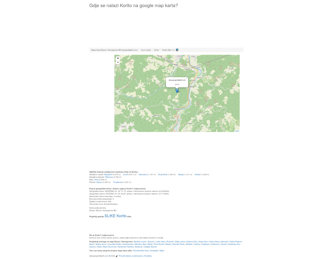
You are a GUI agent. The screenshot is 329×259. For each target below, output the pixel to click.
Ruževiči (170, 241)
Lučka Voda (160, 241)
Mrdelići (189, 244)
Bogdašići (108, 174)
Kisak (99, 246)
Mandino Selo (140, 244)
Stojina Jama (100, 244)
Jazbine (197, 244)
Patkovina (109, 177)
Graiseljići (154, 250)
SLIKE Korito (116, 215)
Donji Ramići (159, 244)
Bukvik (168, 244)
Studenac (139, 246)
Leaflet (237, 131)
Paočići (224, 244)
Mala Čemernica (109, 246)
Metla (150, 244)
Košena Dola (192, 241)
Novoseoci (143, 174)
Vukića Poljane (235, 241)
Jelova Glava (214, 241)
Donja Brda (162, 174)
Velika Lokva (180, 241)
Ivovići (125, 174)
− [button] (118, 62)
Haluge (181, 174)
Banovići (224, 241)
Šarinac (151, 241)
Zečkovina (215, 244)
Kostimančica (128, 244)
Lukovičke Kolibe (114, 244)
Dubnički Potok (178, 244)
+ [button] (118, 58)
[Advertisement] (166, 27)
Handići (198, 174)
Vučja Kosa (203, 241)
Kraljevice (205, 244)
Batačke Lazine (140, 241)
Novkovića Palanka (125, 246)
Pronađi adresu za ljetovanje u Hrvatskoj (135, 255)
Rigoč (91, 244)
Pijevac (99, 182)
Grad (96, 179)
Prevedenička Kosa (141, 250)
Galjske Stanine (150, 246)
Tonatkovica (118, 182)
